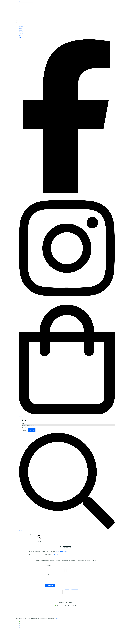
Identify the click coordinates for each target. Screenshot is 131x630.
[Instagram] (67, 302)
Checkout (32, 430)
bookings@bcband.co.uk (58, 554)
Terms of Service (75, 588)
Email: (68, 568)
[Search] (39, 536)
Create (56, 618)
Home (20, 24)
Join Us (20, 30)
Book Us (21, 28)
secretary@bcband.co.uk (61, 551)
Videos (20, 35)
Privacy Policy (67, 588)
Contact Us (21, 32)
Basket (24, 430)
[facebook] (67, 192)
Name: (46, 568)
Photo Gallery (22, 33)
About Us (21, 26)
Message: (47, 574)
